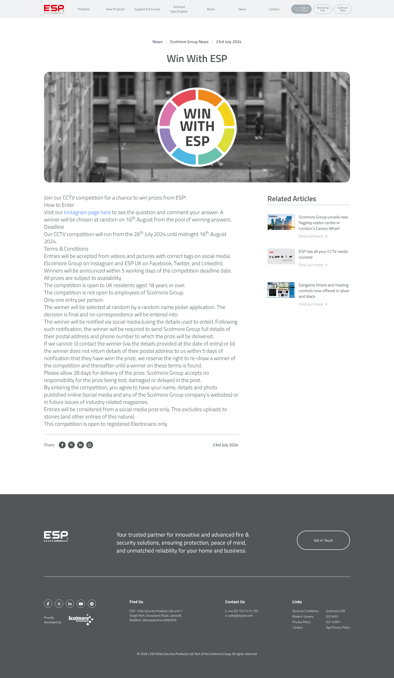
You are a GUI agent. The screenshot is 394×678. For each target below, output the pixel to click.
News (157, 42)
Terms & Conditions (305, 610)
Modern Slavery (303, 616)
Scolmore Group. (220, 653)
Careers (297, 627)
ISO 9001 (332, 616)
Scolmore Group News (189, 42)
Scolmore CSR (335, 610)
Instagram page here (87, 212)
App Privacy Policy (338, 627)
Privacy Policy (301, 621)
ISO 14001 (333, 621)
